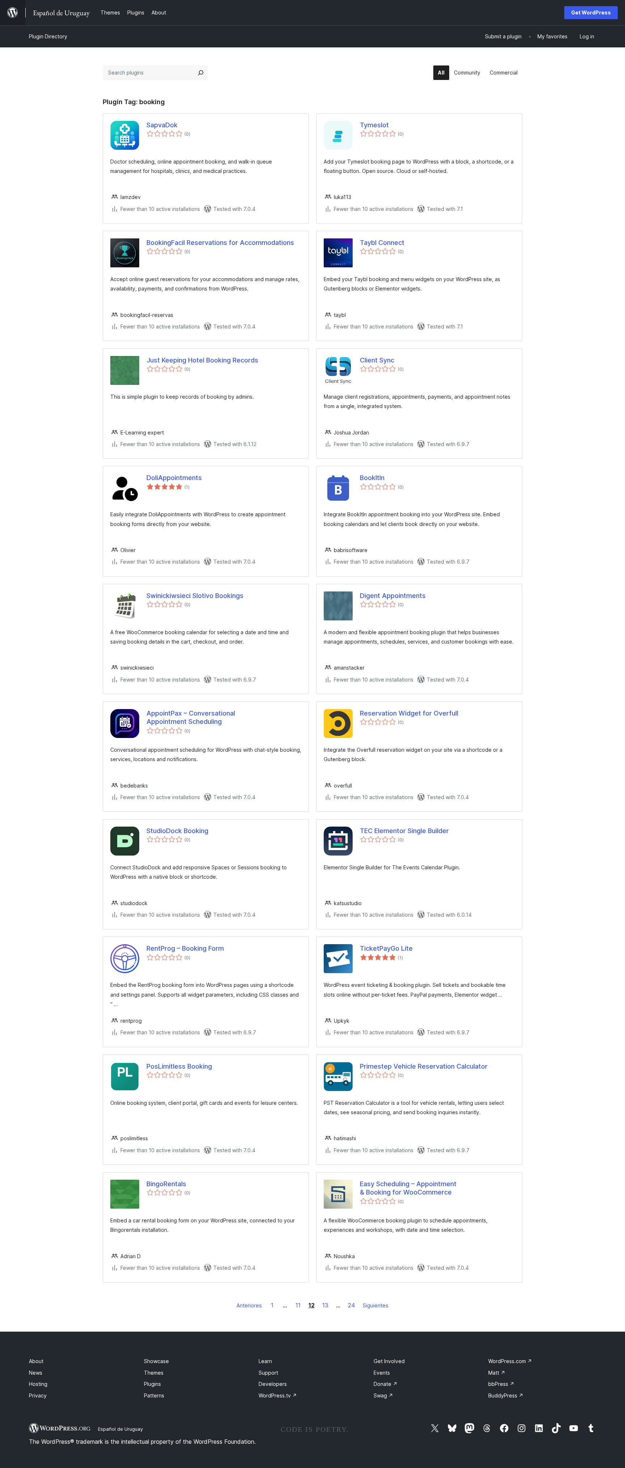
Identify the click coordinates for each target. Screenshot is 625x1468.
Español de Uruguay (120, 1429)
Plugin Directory (48, 36)
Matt (496, 1373)
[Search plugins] (201, 72)
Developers (273, 1384)
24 (351, 1305)
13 (325, 1305)
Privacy (38, 1395)
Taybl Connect (382, 242)
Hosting (38, 1384)
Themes (153, 1373)
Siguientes (375, 1305)
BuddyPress (505, 1395)
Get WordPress (591, 12)
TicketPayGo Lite (386, 948)
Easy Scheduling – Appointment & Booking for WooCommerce (408, 1188)
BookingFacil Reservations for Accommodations (220, 242)
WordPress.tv (278, 1395)
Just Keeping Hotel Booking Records (202, 360)
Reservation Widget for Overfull (409, 713)
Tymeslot (374, 125)
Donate (385, 1384)
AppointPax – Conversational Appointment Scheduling (190, 717)
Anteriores (249, 1305)
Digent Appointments (393, 595)
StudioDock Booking (177, 831)
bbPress (501, 1384)
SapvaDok (162, 125)
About (36, 1361)
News (35, 1373)
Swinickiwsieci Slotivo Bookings (194, 595)
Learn (265, 1361)
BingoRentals (166, 1184)
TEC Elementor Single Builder (404, 831)
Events (382, 1373)
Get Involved (389, 1361)
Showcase (156, 1361)
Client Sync (377, 360)
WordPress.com (510, 1361)
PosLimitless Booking (179, 1066)
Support (268, 1373)
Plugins (152, 1384)
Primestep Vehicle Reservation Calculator (424, 1066)
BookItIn (372, 477)
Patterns (154, 1395)
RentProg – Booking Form (185, 948)
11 (298, 1305)
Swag (383, 1395)
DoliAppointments (174, 477)
